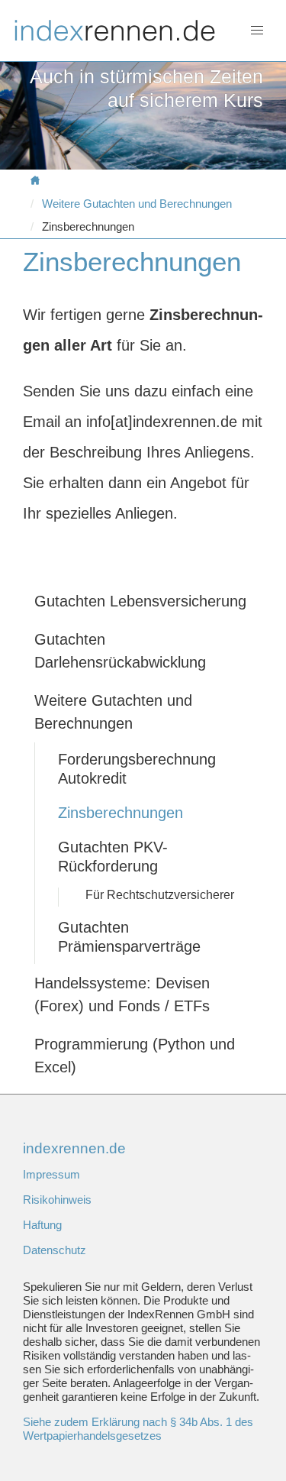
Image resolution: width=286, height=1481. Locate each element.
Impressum (51, 1174)
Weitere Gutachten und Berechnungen (137, 203)
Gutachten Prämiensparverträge (129, 937)
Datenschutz (54, 1249)
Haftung (42, 1224)
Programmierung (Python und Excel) (134, 1055)
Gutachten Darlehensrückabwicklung (120, 651)
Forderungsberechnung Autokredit (137, 769)
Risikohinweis (57, 1199)
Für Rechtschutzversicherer (159, 894)
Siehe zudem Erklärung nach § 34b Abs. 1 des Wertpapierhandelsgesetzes (138, 1428)
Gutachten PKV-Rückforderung (113, 857)
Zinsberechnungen (120, 812)
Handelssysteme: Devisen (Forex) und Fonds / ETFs (122, 994)
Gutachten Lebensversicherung (140, 601)
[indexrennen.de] (39, 181)
